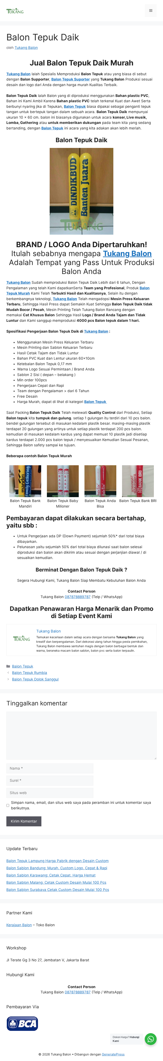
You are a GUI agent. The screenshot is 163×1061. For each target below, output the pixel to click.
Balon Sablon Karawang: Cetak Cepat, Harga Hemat (51, 875)
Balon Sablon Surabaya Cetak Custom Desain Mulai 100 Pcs (57, 890)
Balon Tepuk (22, 666)
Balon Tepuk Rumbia (29, 673)
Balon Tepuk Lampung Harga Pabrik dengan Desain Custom (57, 861)
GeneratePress (113, 1054)
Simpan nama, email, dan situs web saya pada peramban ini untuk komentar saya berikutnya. (81, 805)
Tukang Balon (96, 331)
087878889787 (78, 597)
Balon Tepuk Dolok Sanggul (35, 679)
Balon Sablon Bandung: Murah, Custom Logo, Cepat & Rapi (56, 868)
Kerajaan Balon (19, 925)
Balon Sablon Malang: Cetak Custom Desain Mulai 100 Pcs (56, 882)
